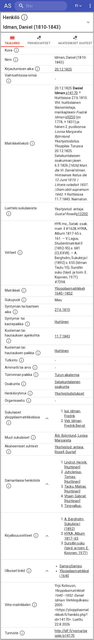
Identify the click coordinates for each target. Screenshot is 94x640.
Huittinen (62, 322)
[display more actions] (90, 6)
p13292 (82, 214)
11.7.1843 (62, 336)
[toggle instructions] (24, 17)
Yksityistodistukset (69, 393)
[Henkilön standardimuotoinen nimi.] (16, 59)
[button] (47, 22)
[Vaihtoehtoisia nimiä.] (9, 81)
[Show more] (47, 418)
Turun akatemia (67, 375)
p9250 (70, 117)
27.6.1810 (62, 310)
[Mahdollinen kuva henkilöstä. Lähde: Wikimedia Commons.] (16, 50)
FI (76, 6)
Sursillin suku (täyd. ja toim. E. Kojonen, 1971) (76, 548)
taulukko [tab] (12, 43)
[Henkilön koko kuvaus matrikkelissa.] (32, 143)
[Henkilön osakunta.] (23, 384)
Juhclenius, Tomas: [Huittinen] (73, 477)
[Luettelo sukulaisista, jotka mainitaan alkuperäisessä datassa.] (9, 214)
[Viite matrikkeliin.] (34, 605)
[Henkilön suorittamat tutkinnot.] (21, 360)
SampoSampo (71, 566)
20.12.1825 (63, 69)
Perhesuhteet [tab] (39, 43)
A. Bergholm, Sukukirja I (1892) (74, 524)
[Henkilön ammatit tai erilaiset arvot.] (35, 367)
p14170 (72, 93)
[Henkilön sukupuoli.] (24, 300)
